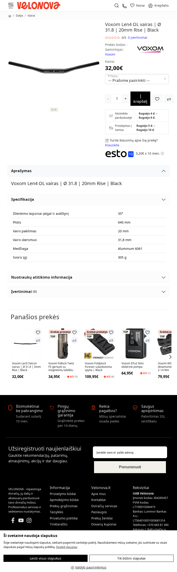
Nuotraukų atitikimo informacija (41, 277)
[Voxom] (150, 49)
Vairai (31, 16)
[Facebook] (13, 520)
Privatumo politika (64, 518)
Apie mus (98, 494)
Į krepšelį (140, 98)
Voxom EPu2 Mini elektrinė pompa (132, 365)
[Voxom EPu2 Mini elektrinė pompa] (136, 343)
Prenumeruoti (130, 467)
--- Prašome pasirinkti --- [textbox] (129, 80)
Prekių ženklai (102, 518)
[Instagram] (29, 520)
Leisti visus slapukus (45, 558)
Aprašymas (21, 170)
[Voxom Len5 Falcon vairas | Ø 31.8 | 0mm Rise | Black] (26, 343)
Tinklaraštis (59, 524)
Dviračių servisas (104, 506)
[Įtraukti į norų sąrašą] (157, 98)
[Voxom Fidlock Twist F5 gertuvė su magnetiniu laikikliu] (63, 343)
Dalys (19, 16)
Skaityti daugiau (66, 547)
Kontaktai (98, 500)
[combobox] (137, 79)
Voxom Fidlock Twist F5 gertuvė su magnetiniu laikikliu (61, 367)
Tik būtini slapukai (131, 558)
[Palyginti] (38, 340)
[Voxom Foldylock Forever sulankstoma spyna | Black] (99, 343)
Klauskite (112, 145)
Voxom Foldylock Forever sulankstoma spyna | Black (98, 367)
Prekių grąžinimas (64, 506)
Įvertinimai (24, 291)
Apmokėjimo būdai (64, 500)
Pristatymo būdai (63, 494)
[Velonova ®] (40, 5)
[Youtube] (21, 520)
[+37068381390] (124, 5)
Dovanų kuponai (103, 524)
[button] (158, 5)
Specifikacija (22, 199)
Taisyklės (56, 512)
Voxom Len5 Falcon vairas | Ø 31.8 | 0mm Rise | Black (26, 367)
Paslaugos (99, 512)
